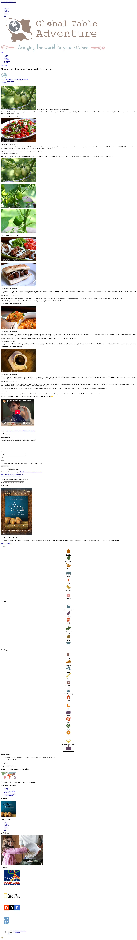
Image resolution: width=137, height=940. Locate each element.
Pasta (68, 678)
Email (3, 457)
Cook (5, 56)
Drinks (68, 583)
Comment (3, 451)
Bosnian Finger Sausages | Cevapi (12, 474)
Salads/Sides (68, 561)
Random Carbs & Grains (68, 744)
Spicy (68, 700)
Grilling (68, 623)
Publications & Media (9, 791)
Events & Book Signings (10, 794)
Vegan (68, 640)
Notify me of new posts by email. (10, 469)
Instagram (6, 8)
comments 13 (4, 82)
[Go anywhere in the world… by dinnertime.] (9, 779)
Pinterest (6, 10)
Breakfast (68, 555)
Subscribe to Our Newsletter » (8, 2)
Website (3, 460)
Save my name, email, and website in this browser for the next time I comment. (22, 463)
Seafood (68, 708)
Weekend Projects (68, 610)
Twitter (5, 13)
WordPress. (17, 932)
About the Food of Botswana (10, 476)
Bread (68, 658)
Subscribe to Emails (9, 795)
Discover (6, 58)
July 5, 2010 (10, 81)
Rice (68, 672)
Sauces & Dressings (68, 694)
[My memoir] (16, 535)
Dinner (68, 576)
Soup (68, 568)
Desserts (68, 598)
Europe (14, 79)
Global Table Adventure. (19, 931)
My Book (6, 62)
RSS (5, 16)
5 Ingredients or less (68, 632)
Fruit (68, 736)
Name (3, 454)
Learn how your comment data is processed (31, 472)
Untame (10, 934)
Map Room (7, 61)
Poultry (68, 715)
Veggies (68, 729)
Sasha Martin (5, 83)
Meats (68, 722)
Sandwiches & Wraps (68, 751)
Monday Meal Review (22, 79)
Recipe (20, 116)
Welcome (6, 55)
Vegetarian (68, 616)
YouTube (6, 14)
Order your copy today (6, 543)
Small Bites (68, 590)
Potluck (68, 646)
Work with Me (7, 792)
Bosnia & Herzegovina (6, 79)
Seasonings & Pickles (68, 686)
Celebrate (6, 59)
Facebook (6, 11)
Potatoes (68, 665)
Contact (6, 789)
